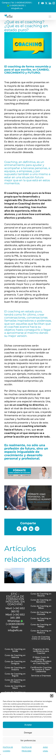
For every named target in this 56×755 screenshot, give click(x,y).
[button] (51, 695)
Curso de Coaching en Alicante (41, 595)
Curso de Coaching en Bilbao (41, 607)
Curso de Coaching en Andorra (15, 669)
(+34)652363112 (16, 5)
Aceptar (28, 725)
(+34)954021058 (23, 2)
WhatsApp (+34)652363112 (15, 622)
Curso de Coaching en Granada (41, 613)
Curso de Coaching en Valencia (15, 656)
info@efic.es (17, 8)
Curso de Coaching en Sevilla (15, 650)
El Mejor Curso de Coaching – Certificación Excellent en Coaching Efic (41, 660)
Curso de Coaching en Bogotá (15, 675)
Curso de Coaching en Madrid (41, 619)
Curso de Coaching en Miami (15, 687)
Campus (6, 2)
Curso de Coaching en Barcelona (41, 601)
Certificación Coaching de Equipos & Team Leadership (41, 669)
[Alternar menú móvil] (50, 16)
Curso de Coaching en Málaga (41, 625)
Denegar (28, 732)
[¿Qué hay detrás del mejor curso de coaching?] (42, 575)
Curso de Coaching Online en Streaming (41, 638)
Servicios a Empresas (41, 676)
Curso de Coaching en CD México (15, 681)
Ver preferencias (28, 740)
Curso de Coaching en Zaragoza (15, 662)
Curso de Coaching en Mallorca (41, 632)
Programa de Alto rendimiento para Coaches (41, 651)
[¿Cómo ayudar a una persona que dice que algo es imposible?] (14, 575)
